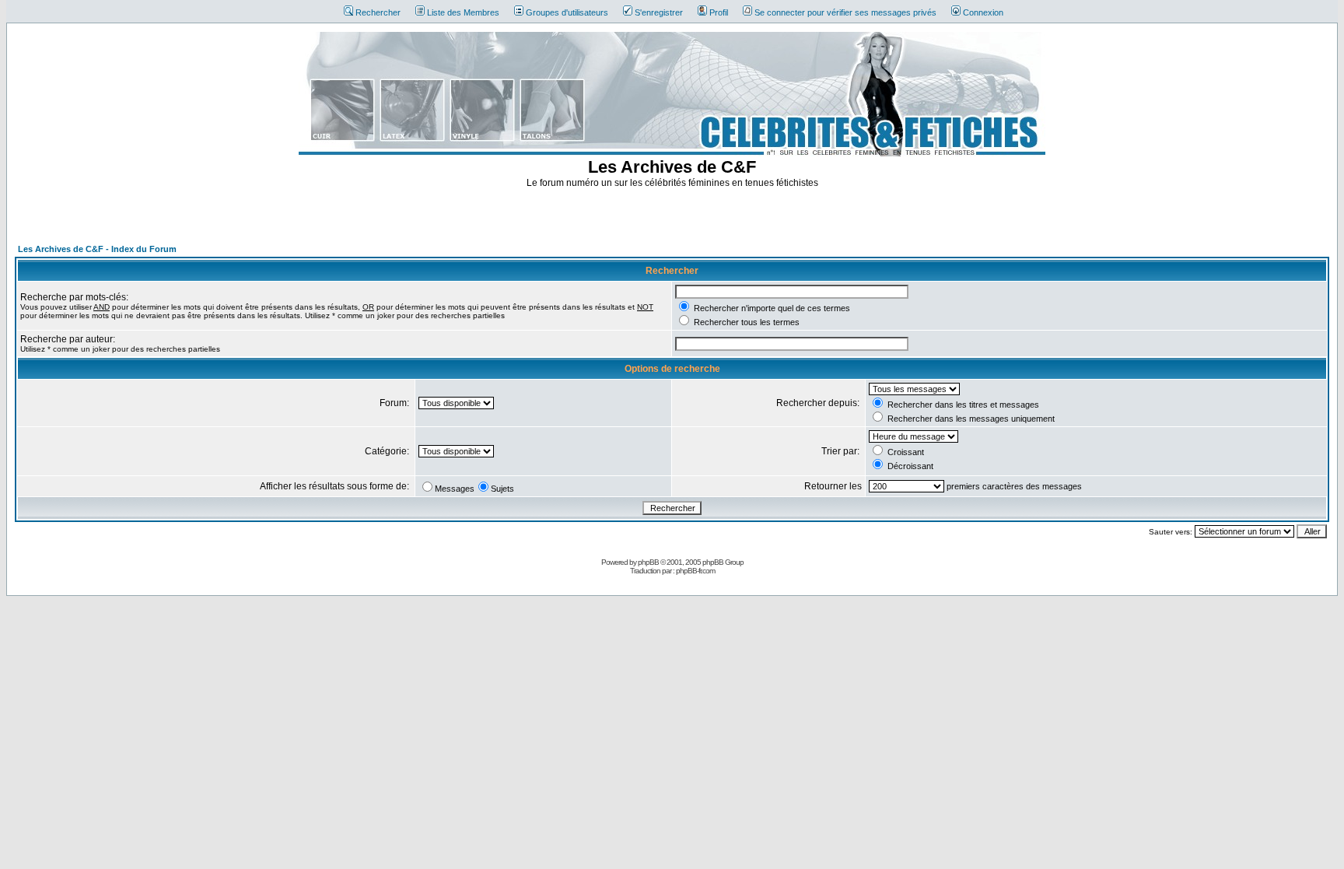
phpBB (648, 562)
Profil (718, 12)
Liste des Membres (463, 12)
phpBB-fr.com (695, 570)
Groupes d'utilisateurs (567, 12)
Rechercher (378, 12)
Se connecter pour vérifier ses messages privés (845, 12)
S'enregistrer (659, 12)
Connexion (983, 12)
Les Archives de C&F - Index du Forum (97, 249)
